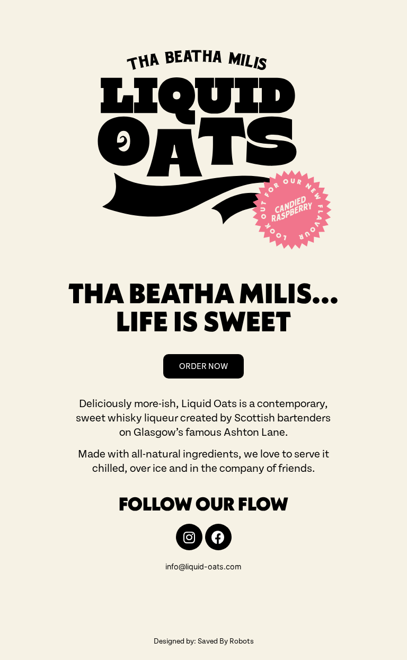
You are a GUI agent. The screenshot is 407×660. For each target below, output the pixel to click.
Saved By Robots (226, 641)
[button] (203, 366)
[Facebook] (218, 537)
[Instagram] (189, 537)
